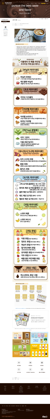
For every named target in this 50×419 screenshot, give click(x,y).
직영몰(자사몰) (44, 387)
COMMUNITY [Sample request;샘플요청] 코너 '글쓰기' (20, 308)
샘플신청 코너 (28, 388)
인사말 (5, 387)
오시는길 (5, 390)
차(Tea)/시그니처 (21, 389)
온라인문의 (43, 3)
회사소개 (28, 3)
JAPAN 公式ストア (45, 390)
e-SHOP (47, 3)
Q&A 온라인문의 (36, 387)
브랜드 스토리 (13, 388)
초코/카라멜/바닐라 (21, 387)
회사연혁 (5, 388)
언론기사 (5, 389)
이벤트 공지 (29, 387)
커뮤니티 (39, 3)
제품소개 (36, 3)
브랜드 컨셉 (13, 387)
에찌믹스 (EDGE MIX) (21, 391)
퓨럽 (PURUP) (21, 390)
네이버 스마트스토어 (45, 388)
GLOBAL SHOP (44, 389)
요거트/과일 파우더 (21, 388)
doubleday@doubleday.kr (28, 328)
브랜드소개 (32, 3)
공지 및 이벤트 (5, 21)
